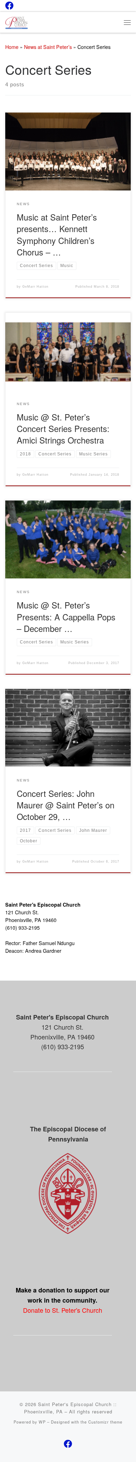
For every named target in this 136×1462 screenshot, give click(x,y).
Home (11, 46)
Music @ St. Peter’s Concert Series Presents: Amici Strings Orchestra (63, 428)
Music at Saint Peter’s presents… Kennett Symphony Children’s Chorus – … (57, 234)
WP (42, 1422)
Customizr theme (105, 1422)
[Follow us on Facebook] (9, 5)
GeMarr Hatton (35, 286)
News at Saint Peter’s (48, 46)
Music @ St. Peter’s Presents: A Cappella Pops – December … (66, 616)
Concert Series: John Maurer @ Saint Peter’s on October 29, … (65, 805)
